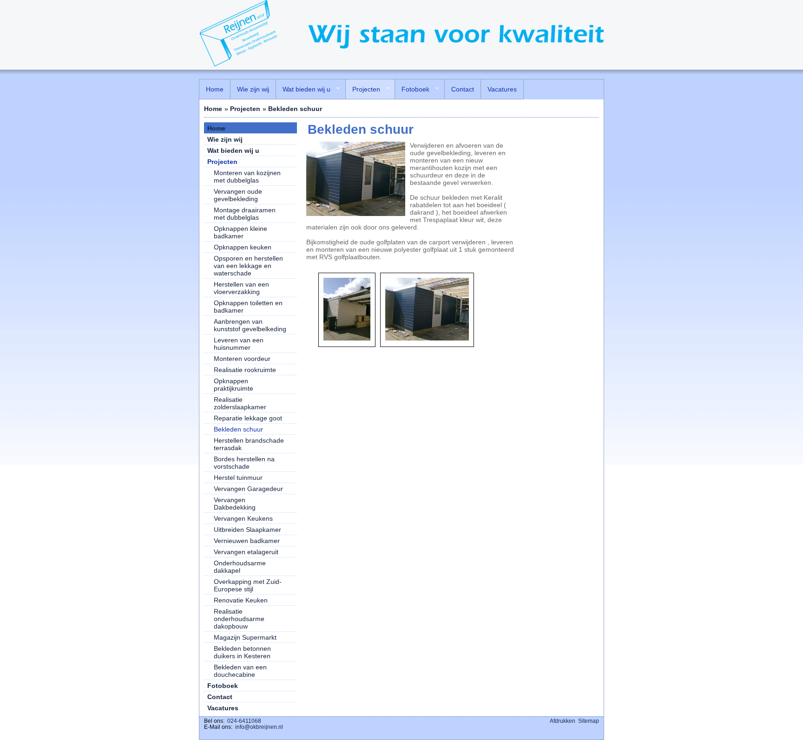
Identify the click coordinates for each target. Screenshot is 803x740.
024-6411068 (244, 721)
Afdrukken (562, 721)
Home (213, 108)
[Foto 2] (427, 338)
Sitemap (588, 721)
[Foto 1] (346, 338)
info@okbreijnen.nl (259, 727)
